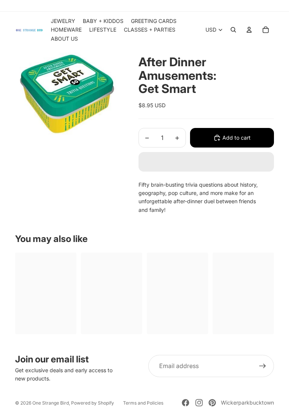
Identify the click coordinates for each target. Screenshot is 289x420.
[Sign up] (263, 366)
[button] (206, 162)
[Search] (233, 29)
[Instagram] (199, 402)
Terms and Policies (143, 403)
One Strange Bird (50, 403)
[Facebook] (185, 402)
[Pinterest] (212, 402)
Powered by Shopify (92, 403)
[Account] (249, 29)
